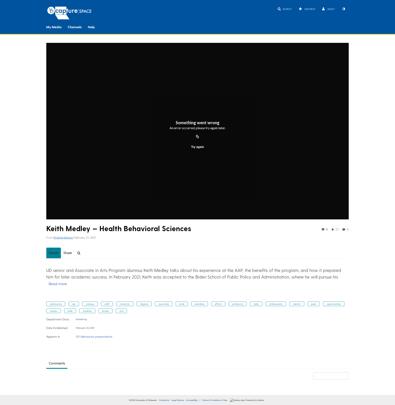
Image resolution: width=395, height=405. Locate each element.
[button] (284, 9)
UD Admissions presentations (94, 336)
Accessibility (192, 400)
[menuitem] (57, 26)
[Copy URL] (197, 136)
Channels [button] (75, 27)
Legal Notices (177, 400)
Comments (164, 400)
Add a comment (332, 376)
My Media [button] (54, 27)
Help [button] (91, 27)
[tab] (53, 253)
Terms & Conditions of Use (214, 400)
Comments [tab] (57, 363)
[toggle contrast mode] (343, 9)
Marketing (81, 319)
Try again (197, 147)
